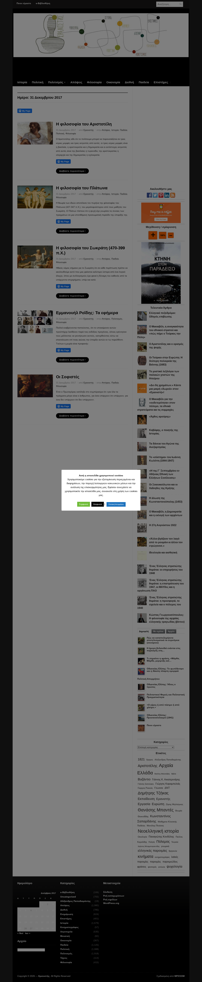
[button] (83, 504)
